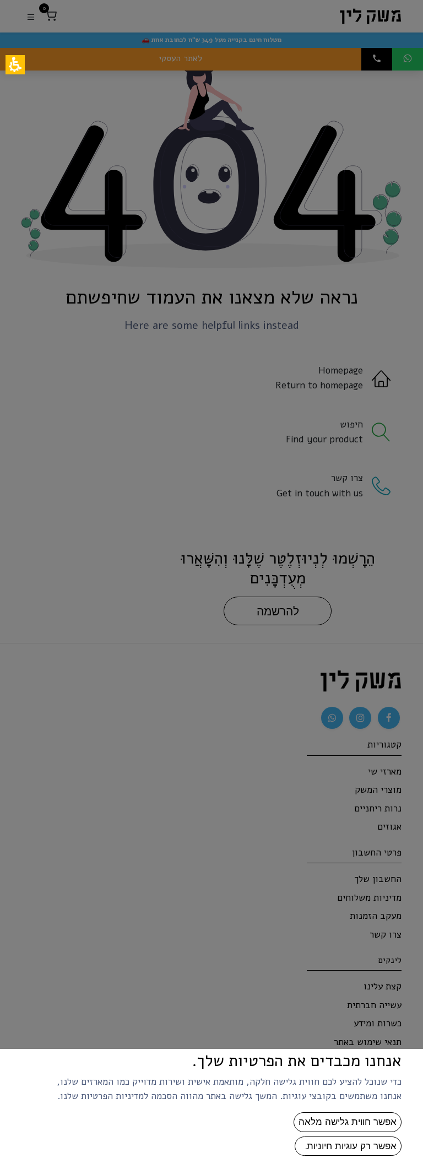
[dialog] (211, 584)
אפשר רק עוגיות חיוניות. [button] (348, 1145)
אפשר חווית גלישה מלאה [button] (348, 1121)
